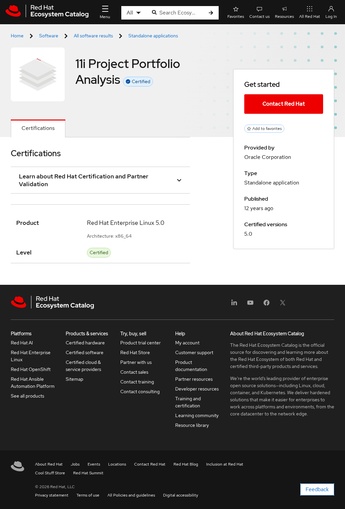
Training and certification (188, 402)
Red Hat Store (135, 352)
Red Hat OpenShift (31, 369)
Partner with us (136, 362)
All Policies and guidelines (131, 495)
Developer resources (197, 389)
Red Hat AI (22, 343)
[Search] (211, 13)
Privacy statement (51, 495)
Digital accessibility (180, 495)
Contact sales (134, 372)
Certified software (84, 352)
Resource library (192, 425)
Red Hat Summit (88, 473)
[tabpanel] (100, 211)
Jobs (75, 464)
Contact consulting (140, 391)
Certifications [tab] (38, 128)
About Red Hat (49, 464)
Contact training (137, 382)
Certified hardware (85, 343)
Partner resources (194, 379)
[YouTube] (250, 304)
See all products (27, 396)
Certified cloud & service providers (83, 365)
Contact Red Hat (283, 103)
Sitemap (74, 379)
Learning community (197, 415)
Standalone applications (153, 36)
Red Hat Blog (186, 464)
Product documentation (191, 365)
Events (94, 464)
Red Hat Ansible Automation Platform (33, 382)
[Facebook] (266, 304)
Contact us (259, 16)
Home (17, 36)
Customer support (194, 352)
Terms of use (87, 495)
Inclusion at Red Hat (224, 464)
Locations (117, 464)
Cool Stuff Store (50, 473)
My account (187, 343)
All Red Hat (309, 16)
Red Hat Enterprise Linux (31, 356)
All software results (93, 36)
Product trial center (140, 343)
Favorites (235, 16)
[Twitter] (283, 304)
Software (48, 36)
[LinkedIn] (234, 304)
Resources (284, 16)
